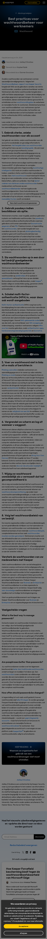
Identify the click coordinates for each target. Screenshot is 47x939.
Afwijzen (23, 933)
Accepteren (23, 926)
